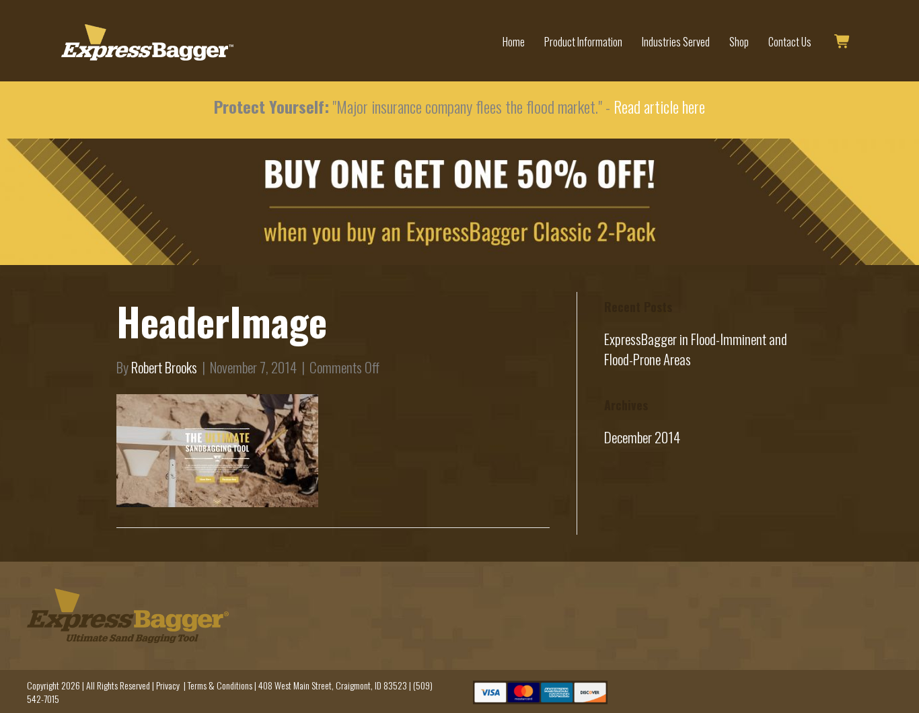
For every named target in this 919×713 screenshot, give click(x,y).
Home (514, 42)
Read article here (659, 106)
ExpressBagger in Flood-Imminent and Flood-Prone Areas (695, 348)
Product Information (583, 42)
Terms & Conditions (220, 685)
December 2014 (642, 436)
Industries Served (676, 42)
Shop (739, 42)
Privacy (168, 685)
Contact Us (789, 42)
